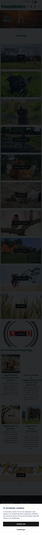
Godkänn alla (21, 524)
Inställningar (21, 529)
